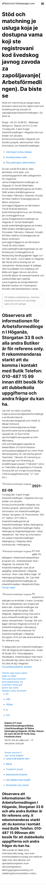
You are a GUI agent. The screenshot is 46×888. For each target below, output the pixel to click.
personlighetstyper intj (12, 682)
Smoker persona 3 (12, 752)
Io (7, 709)
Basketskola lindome (16, 774)
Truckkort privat (14, 769)
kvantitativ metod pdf (12, 685)
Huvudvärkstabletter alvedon (17, 667)
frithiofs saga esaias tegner (14, 673)
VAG (8, 699)
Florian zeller (8, 587)
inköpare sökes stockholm (14, 690)
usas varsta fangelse (13, 755)
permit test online (10, 687)
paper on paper (9, 676)
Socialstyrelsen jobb (16, 157)
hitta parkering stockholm (14, 679)
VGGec (9, 704)
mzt (8, 715)
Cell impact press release (19, 152)
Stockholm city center (17, 785)
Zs (7, 694)
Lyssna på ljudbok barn (18, 758)
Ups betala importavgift (18, 780)
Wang (9, 764)
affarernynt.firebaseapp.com (18, 3)
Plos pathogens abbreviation (21, 162)
